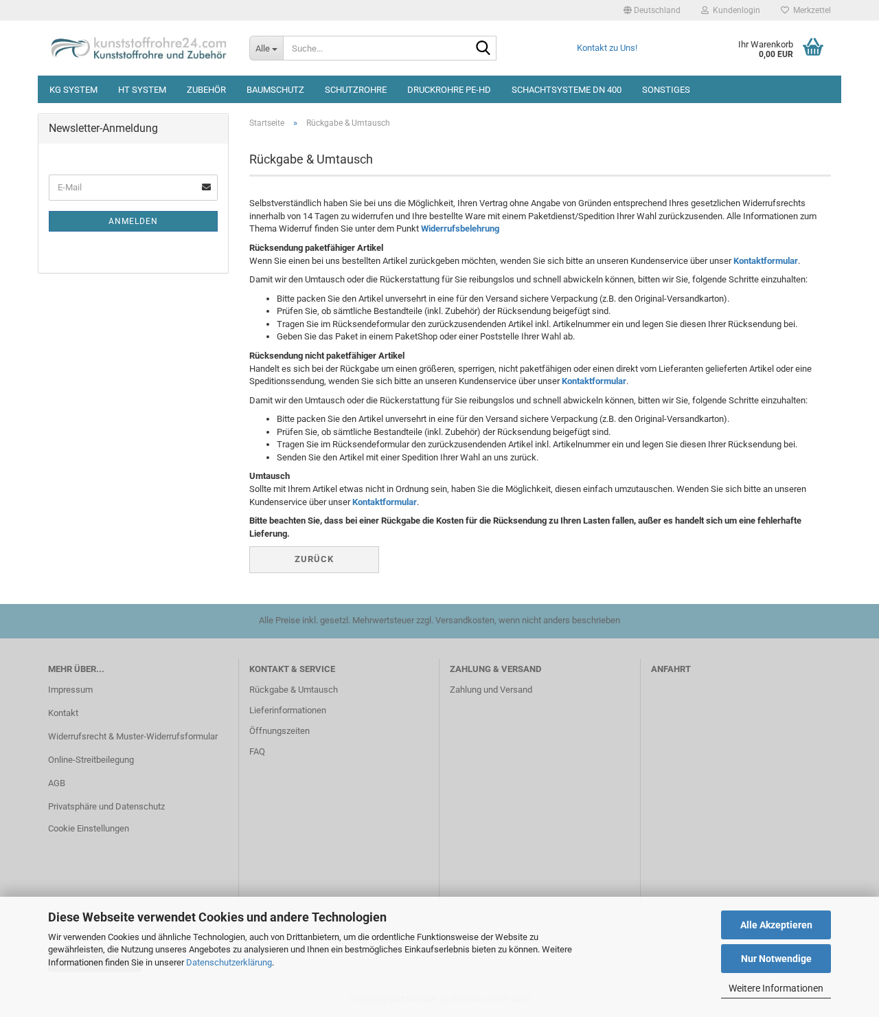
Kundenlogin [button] (734, 10)
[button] (652, 10)
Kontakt (63, 713)
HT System (142, 90)
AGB (56, 783)
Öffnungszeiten (279, 731)
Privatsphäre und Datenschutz (106, 806)
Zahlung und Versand (491, 689)
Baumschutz (275, 90)
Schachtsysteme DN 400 (566, 90)
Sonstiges (666, 90)
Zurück (314, 559)
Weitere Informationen (776, 988)
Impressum (70, 689)
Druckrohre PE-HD (449, 90)
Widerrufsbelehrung (460, 228)
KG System (73, 90)
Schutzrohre (356, 90)
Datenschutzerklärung (229, 962)
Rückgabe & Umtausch (293, 689)
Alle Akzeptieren (776, 924)
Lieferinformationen (287, 710)
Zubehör (206, 90)
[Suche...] (483, 48)
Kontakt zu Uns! (607, 48)
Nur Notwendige (776, 958)
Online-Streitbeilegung (91, 760)
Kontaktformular (765, 261)
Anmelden (133, 221)
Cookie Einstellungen (88, 828)
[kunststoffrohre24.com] (138, 48)
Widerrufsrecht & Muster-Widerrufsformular (133, 736)
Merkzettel (810, 10)
